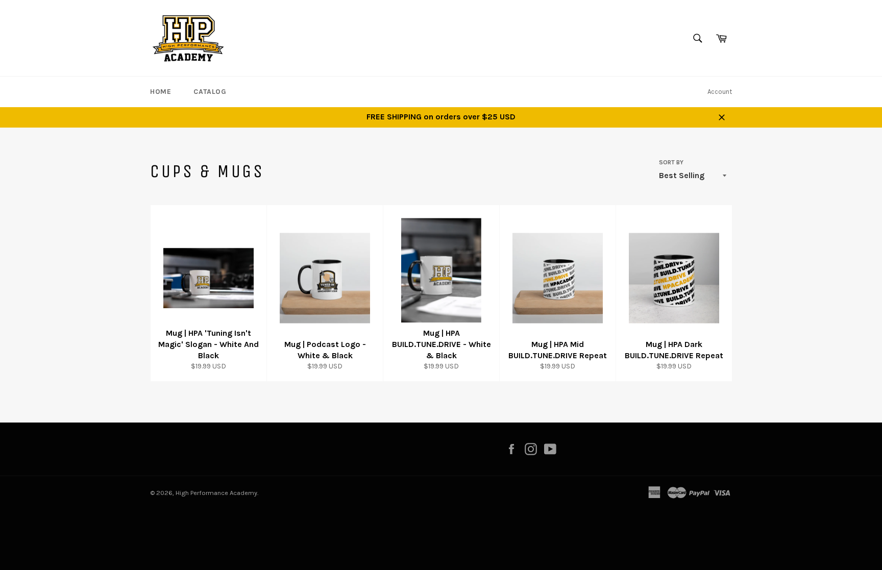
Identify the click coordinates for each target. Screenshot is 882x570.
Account (719, 91)
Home (160, 91)
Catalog (209, 91)
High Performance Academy (216, 493)
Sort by (671, 162)
